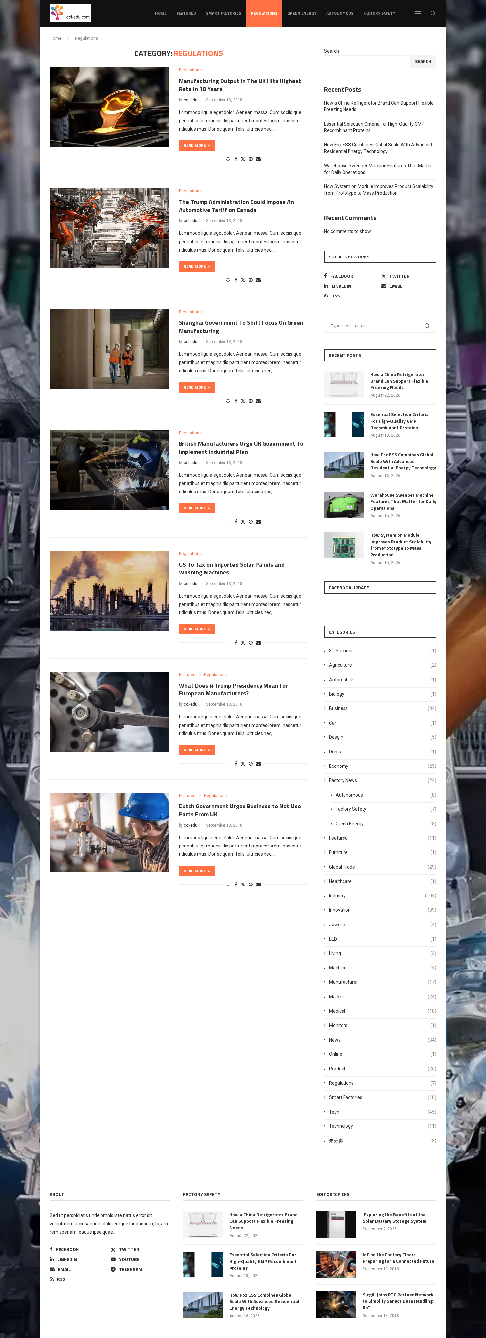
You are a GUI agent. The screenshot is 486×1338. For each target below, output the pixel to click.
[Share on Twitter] (243, 159)
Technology (382, 1126)
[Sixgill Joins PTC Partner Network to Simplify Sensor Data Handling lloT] (336, 1304)
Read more (195, 145)
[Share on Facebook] (236, 159)
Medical (382, 1011)
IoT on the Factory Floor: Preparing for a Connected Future (398, 1257)
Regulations (264, 13)
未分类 (382, 1140)
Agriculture (382, 665)
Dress (382, 751)
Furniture (382, 852)
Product (382, 1068)
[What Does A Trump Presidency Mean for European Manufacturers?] (109, 711)
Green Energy (301, 13)
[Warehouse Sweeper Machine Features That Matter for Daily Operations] (344, 505)
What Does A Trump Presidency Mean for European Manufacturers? (233, 689)
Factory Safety (379, 13)
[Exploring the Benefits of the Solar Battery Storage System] (336, 1224)
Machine (382, 967)
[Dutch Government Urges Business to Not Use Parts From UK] (109, 832)
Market (382, 996)
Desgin (382, 737)
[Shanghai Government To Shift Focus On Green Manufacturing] (109, 349)
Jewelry (382, 924)
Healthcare (382, 881)
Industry (382, 895)
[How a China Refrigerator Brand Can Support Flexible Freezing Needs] (344, 384)
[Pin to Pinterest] (251, 159)
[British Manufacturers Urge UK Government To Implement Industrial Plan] (109, 470)
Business (382, 708)
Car (382, 723)
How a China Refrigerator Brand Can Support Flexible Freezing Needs (399, 381)
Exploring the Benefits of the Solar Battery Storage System (394, 1217)
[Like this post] (228, 159)
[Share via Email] (258, 159)
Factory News (382, 780)
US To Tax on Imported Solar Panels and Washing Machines (232, 568)
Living (382, 953)
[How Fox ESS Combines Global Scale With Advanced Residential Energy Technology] (344, 465)
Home (161, 13)
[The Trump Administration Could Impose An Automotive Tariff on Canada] (109, 228)
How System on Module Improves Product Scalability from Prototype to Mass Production (400, 545)
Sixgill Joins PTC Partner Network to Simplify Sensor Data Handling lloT (398, 1301)
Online (382, 1054)
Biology (382, 694)
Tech (382, 1112)
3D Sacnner (382, 650)
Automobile (382, 679)
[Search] (433, 13)
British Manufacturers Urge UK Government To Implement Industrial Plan (241, 447)
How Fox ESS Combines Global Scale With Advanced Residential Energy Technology (403, 461)
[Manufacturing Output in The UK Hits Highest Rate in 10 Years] (109, 107)
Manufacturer (382, 982)
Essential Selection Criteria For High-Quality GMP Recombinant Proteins (399, 421)
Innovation (382, 910)
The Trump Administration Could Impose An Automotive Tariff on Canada (236, 205)
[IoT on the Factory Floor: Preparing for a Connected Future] (336, 1264)
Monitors (382, 1025)
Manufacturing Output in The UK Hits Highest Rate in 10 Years (240, 84)
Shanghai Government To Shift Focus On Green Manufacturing (241, 326)
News (382, 1040)
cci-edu (190, 100)
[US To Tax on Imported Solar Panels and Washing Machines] (109, 590)
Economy (382, 766)
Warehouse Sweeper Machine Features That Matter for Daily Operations (403, 501)
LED (382, 939)
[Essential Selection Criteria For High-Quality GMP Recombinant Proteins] (344, 424)
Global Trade (382, 867)
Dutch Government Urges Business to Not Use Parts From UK (240, 810)
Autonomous (339, 13)
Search (331, 51)
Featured (186, 13)
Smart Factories (223, 13)
